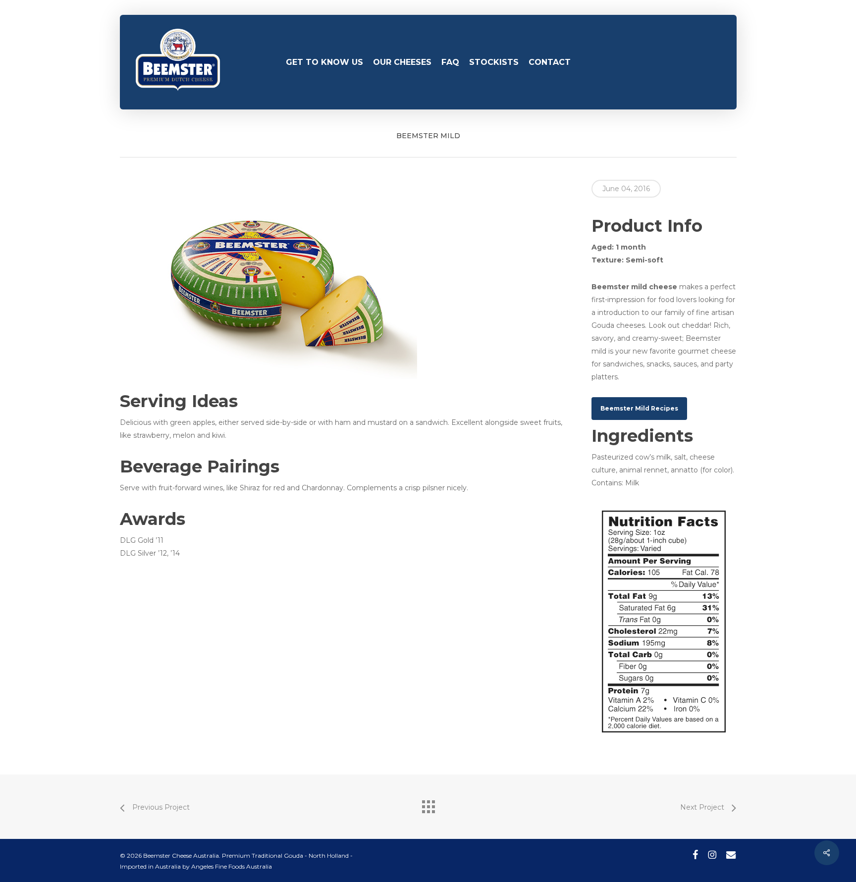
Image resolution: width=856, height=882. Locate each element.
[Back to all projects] (428, 804)
